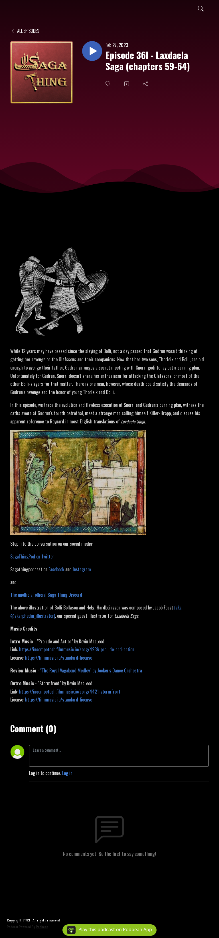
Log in (67, 773)
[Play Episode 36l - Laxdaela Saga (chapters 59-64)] (92, 51)
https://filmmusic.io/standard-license (58, 657)
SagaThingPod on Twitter (32, 556)
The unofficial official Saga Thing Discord (46, 594)
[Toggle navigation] (212, 8)
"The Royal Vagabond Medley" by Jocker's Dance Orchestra (91, 670)
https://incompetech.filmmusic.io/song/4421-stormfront (69, 691)
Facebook (56, 569)
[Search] (201, 8)
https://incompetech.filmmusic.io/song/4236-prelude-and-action (76, 649)
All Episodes (27, 30)
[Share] (146, 84)
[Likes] (108, 84)
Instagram (82, 569)
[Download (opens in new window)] (127, 84)
